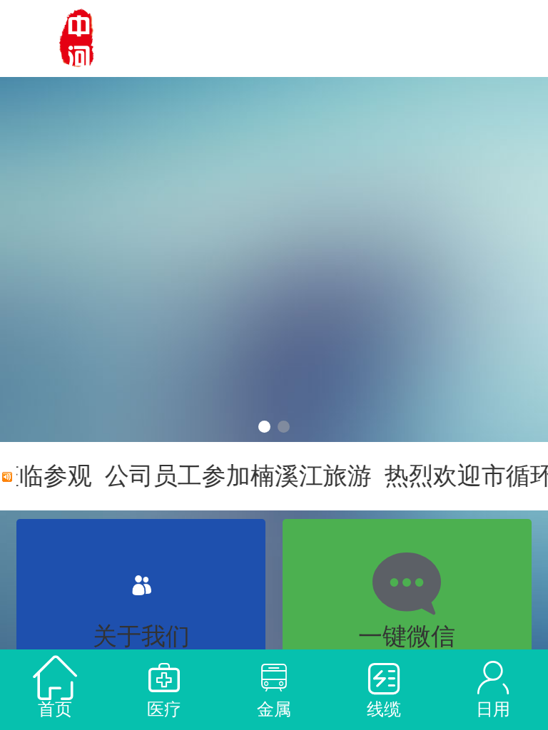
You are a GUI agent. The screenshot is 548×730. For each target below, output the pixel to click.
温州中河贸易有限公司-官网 (286, 38)
